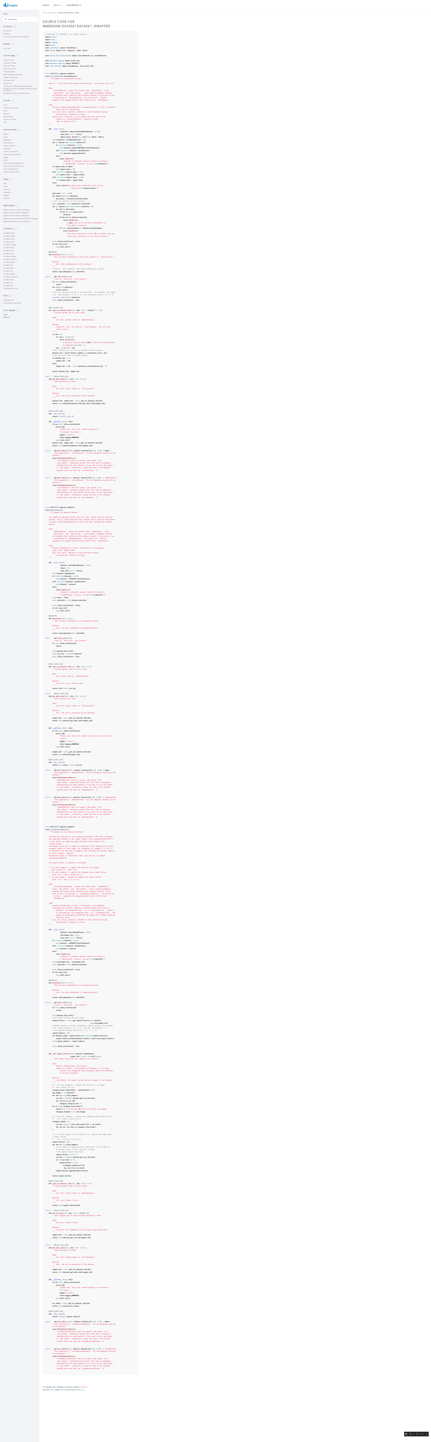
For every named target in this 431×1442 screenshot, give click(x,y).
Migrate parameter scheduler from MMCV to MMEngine (20, 218)
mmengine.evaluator (9, 256)
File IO (5, 160)
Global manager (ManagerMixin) (13, 163)
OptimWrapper (8, 116)
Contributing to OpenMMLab (12, 303)
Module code (51, 13)
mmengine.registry (9, 236)
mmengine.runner (9, 242)
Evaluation (6, 113)
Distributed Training (9, 63)
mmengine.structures (10, 259)
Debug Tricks (7, 83)
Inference (6, 198)
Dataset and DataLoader (10, 108)
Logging (5, 157)
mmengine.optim (8, 253)
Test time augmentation (10, 169)
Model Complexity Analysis (11, 172)
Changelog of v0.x (8, 300)
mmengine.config (8, 239)
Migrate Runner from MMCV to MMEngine (16, 210)
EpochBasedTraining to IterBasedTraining (16, 93)
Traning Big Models (9, 71)
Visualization (7, 148)
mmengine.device (8, 268)
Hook (5, 122)
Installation (6, 34)
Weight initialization (9, 146)
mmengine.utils (8, 285)
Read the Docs (79, 1390)
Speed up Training (9, 66)
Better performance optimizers (13, 74)
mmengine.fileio (8, 280)
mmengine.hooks (8, 247)
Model (5, 111)
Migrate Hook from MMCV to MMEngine (16, 213)
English (5, 314)
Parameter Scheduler (10, 119)
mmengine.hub (8, 271)
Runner (5, 105)
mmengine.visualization (10, 277)
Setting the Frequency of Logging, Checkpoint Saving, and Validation (20, 89)
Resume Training (8, 60)
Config (5, 137)
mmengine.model (8, 250)
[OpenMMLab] (10, 5)
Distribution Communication (12, 154)
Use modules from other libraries (13, 166)
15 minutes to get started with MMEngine (16, 37)
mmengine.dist (8, 282)
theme (62, 1390)
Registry (5, 134)
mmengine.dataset (9, 262)
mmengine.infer (8, 265)
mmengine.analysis (9, 233)
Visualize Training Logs (10, 77)
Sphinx (52, 1390)
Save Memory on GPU (10, 69)
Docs (44, 13)
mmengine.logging (9, 274)
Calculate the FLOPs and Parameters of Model (17, 86)
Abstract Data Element (10, 151)
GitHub (45, 4)
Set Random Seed (8, 80)
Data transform (8, 143)
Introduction (7, 31)
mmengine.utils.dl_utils (10, 288)
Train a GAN (7, 48)
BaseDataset (7, 140)
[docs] (48, 73)
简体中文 (6, 317)
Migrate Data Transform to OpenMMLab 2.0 (17, 221)
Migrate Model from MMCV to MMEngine (16, 215)
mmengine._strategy (9, 245)
